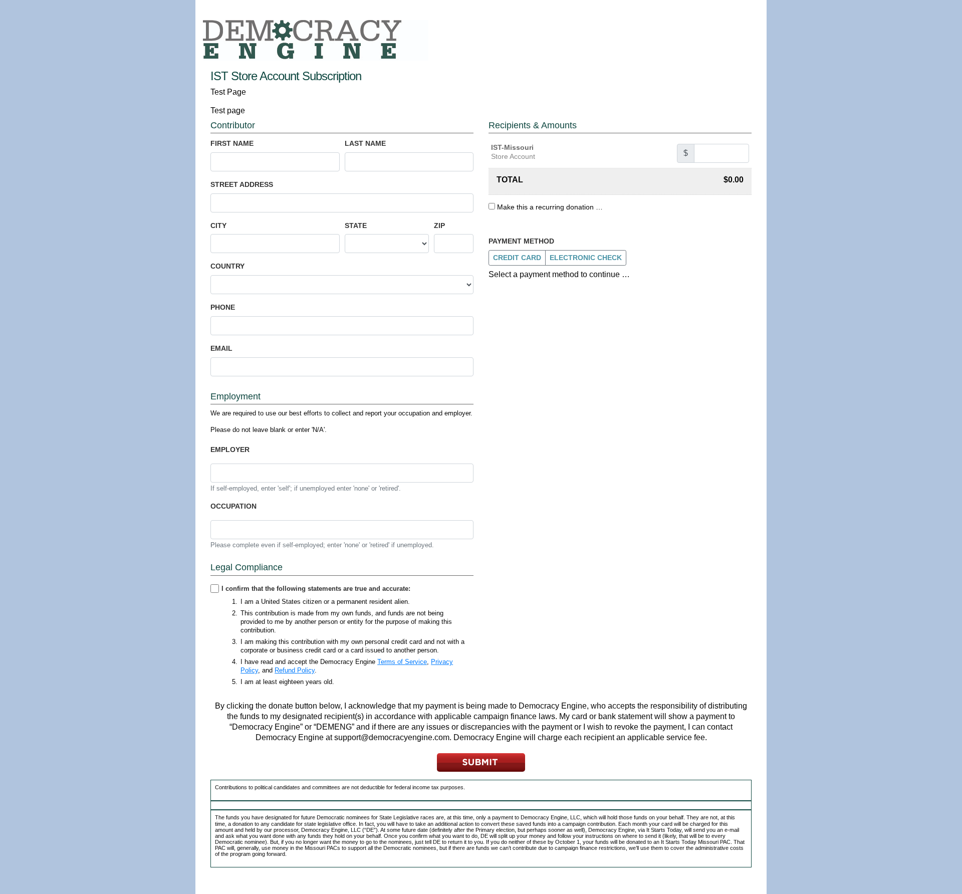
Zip (439, 225)
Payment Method (521, 241)
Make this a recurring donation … (550, 207)
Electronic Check (586, 258)
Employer (230, 449)
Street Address (241, 184)
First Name (232, 143)
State (356, 225)
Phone (222, 307)
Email (221, 348)
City (218, 225)
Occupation (233, 506)
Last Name (365, 143)
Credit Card (517, 258)
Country (227, 266)
